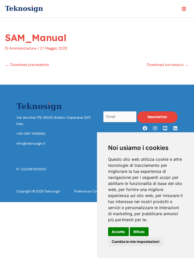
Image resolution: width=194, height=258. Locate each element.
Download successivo (167, 64)
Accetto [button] (118, 232)
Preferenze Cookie (88, 191)
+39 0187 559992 (30, 133)
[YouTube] (165, 128)
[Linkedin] (175, 128)
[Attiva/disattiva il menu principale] (184, 9)
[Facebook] (145, 128)
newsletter (157, 117)
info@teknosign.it (30, 143)
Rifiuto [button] (139, 232)
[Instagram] (155, 128)
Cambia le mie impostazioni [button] (135, 241)
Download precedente (27, 64)
